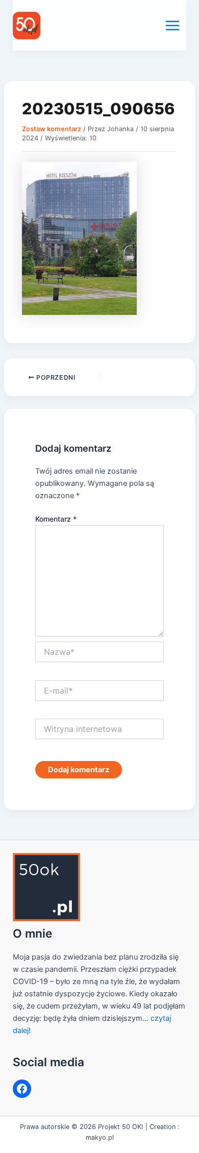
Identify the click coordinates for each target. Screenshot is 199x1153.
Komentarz (56, 518)
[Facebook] (22, 1089)
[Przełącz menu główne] (172, 25)
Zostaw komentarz (51, 129)
